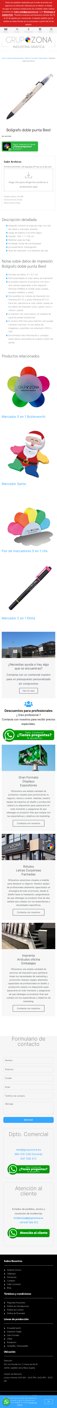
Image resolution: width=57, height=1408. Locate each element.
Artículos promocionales (15, 58)
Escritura (35, 58)
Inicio (4, 58)
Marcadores (43, 58)
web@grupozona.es (28, 1149)
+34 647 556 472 (28, 1222)
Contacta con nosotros (28, 823)
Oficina (27, 58)
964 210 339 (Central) (28, 1154)
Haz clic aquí (28, 690)
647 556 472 (28, 1158)
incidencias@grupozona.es (28, 1218)
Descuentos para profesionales (28, 711)
